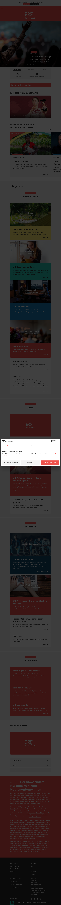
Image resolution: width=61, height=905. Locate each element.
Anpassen (29, 462)
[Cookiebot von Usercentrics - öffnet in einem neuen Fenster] (52, 441)
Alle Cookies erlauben (50, 462)
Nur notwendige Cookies (11, 462)
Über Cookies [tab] (50, 445)
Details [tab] (30, 445)
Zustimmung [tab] (10, 445)
